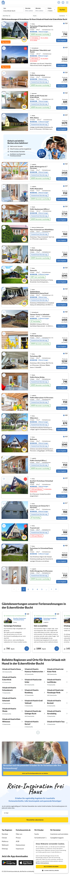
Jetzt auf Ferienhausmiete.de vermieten (35, 773)
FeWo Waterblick (36, 189)
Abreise (38, 8)
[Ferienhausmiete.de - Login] (63, 2)
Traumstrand (34, 528)
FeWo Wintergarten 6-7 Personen (38, 167)
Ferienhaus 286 (35, 356)
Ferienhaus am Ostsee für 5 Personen (39, 506)
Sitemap (5, 849)
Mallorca (5, 841)
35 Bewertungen (43, 274)
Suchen (62, 10)
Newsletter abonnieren (35, 820)
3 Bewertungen (43, 443)
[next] (51, 589)
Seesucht (33, 270)
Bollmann (33, 439)
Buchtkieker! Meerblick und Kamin (40, 51)
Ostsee (4, 838)
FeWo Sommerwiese (37, 75)
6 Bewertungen (43, 422)
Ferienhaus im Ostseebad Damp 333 (41, 549)
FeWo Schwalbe (36, 250)
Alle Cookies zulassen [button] (51, 866)
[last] (56, 589)
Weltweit (5, 845)
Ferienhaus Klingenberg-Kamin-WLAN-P (41, 27)
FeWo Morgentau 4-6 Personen (41, 571)
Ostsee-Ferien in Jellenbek (39, 314)
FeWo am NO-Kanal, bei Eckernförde (38, 96)
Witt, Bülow (34, 118)
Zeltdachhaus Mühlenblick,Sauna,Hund (39, 292)
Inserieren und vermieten (59, 834)
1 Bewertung (42, 79)
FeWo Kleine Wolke (37, 377)
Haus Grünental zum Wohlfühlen (42, 230)
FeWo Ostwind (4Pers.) (38, 460)
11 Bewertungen (43, 121)
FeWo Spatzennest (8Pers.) (39, 209)
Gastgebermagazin (57, 838)
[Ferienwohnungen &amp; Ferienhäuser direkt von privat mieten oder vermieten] (3, 2)
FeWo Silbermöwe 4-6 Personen (41, 398)
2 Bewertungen (43, 172)
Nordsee (5, 834)
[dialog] (51, 856)
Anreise (27, 8)
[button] (68, 2)
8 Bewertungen (43, 56)
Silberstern (34, 418)
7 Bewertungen (43, 31)
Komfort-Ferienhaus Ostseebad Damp (41, 481)
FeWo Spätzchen (36, 336)
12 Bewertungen (43, 554)
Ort (5, 8)
